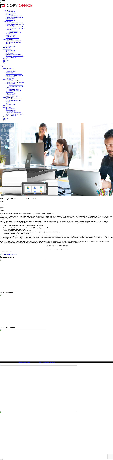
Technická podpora (10, 52)
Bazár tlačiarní (9, 34)
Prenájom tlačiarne (7, 10)
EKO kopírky (9, 29)
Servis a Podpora (7, 49)
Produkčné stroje (10, 20)
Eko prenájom (9, 14)
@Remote (8, 43)
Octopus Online (26, 362)
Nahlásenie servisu (10, 50)
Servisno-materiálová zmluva (13, 54)
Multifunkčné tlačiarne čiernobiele (14, 17)
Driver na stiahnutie (11, 57)
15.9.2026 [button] (2, 459)
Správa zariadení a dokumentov (14, 40)
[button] (4, 63)
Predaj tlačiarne (7, 21)
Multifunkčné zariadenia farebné (14, 22)
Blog (4, 61)
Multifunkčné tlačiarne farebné (14, 16)
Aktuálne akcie (6, 47)
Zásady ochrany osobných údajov (47, 362)
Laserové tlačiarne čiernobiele (16, 28)
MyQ (7, 45)
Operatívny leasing (10, 11)
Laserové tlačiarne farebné (16, 27)
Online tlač (5, 60)
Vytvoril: (20, 362)
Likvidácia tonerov (10, 53)
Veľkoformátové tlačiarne (12, 38)
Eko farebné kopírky (14, 31)
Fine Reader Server (10, 46)
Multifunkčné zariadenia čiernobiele (15, 24)
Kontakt (5, 58)
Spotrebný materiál (11, 35)
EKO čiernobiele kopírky (15, 32)
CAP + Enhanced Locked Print (13, 42)
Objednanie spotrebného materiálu (14, 56)
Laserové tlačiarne (10, 18)
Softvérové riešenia (8, 39)
